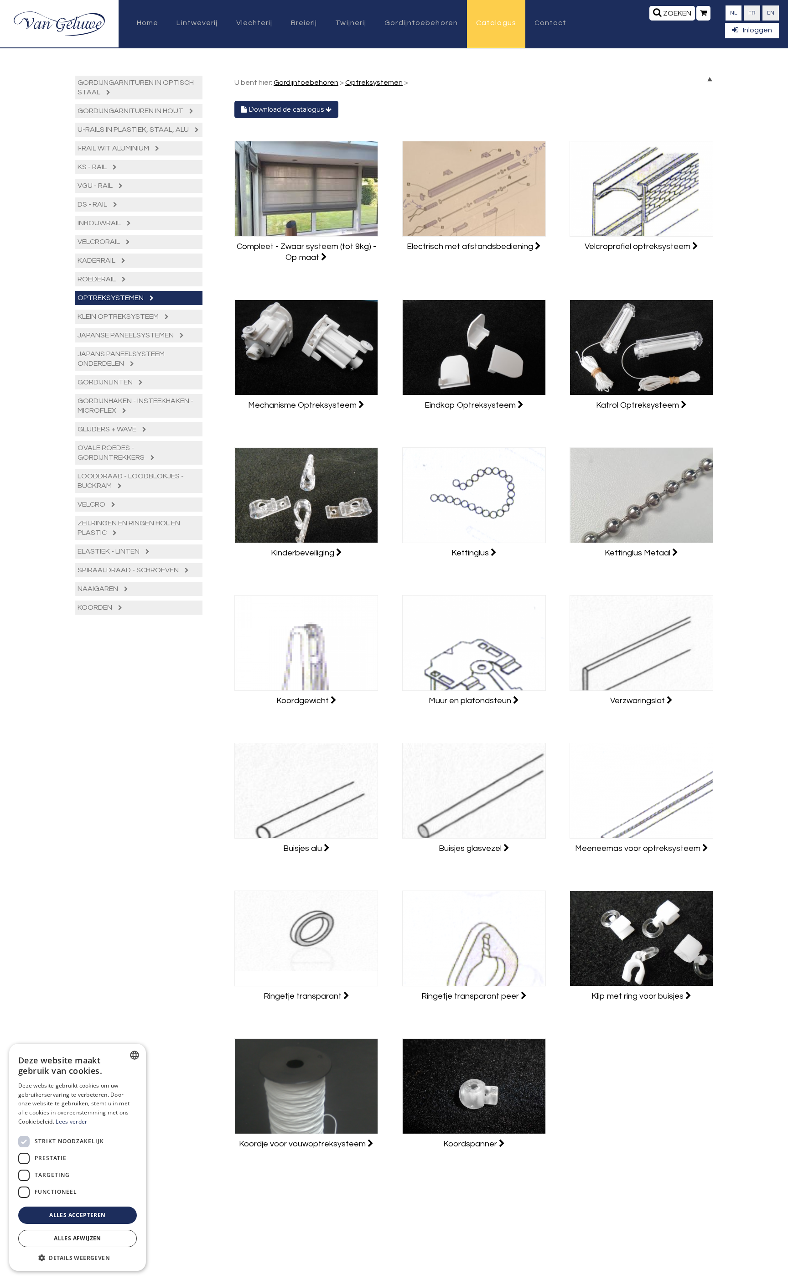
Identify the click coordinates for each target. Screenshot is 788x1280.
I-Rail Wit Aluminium (114, 148)
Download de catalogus (286, 109)
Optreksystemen (111, 297)
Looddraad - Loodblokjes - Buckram (131, 480)
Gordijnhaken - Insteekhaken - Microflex (135, 405)
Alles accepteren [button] (77, 1215)
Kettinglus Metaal (638, 553)
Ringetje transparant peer (471, 996)
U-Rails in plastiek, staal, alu (134, 129)
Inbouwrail (100, 223)
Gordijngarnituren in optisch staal (136, 87)
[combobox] (134, 1055)
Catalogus (496, 22)
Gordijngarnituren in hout (131, 110)
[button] (77, 1257)
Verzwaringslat (638, 700)
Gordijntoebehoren (421, 22)
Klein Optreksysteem (119, 316)
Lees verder (71, 1121)
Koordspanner (471, 1144)
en (770, 13)
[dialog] (77, 1157)
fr (752, 13)
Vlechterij (254, 22)
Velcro (92, 504)
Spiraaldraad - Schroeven (129, 570)
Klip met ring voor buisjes (638, 996)
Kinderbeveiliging (303, 553)
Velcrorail (99, 241)
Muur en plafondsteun (471, 700)
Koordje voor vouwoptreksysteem (303, 1144)
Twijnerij (350, 22)
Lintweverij (197, 22)
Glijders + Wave (108, 429)
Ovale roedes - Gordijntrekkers (112, 452)
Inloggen (757, 30)
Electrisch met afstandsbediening (471, 246)
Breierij (304, 22)
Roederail (97, 279)
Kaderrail (97, 260)
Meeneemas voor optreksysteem (638, 848)
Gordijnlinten (106, 382)
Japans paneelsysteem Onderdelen (121, 358)
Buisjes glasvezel (471, 848)
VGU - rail (96, 185)
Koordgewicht (303, 700)
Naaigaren (98, 588)
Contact (550, 22)
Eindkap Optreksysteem (471, 405)
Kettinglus (471, 553)
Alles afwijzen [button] (77, 1238)
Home (147, 22)
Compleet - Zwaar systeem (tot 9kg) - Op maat (306, 252)
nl (733, 13)
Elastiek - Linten (109, 551)
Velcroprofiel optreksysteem (638, 246)
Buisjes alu (303, 848)
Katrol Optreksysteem (638, 405)
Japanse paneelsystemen (126, 335)
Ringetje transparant (303, 996)
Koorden (96, 607)
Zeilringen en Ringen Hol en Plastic (129, 527)
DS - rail (93, 204)
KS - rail (93, 167)
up (709, 79)
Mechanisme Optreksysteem (303, 405)
